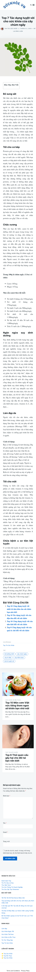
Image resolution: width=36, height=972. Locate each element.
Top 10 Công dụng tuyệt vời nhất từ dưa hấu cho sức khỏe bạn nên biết (19, 609)
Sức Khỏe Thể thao (8, 934)
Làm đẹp (4, 928)
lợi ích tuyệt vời (9, 661)
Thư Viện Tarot (6, 885)
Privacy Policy (25, 970)
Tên (5, 823)
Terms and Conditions (13, 970)
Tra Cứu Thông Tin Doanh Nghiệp (12, 887)
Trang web (6, 841)
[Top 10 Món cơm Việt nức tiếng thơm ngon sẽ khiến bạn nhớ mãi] (18, 684)
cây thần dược (19, 657)
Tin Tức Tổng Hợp (7, 940)
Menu (33, 5)
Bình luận (6, 796)
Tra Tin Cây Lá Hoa (8, 883)
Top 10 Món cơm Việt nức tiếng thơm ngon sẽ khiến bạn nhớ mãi (17, 705)
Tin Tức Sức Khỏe (11, 28)
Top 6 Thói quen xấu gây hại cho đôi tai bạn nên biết (16, 758)
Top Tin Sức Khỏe (8, 645)
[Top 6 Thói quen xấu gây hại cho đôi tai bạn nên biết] (18, 736)
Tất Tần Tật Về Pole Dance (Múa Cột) (13, 898)
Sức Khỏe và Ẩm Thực (13, 700)
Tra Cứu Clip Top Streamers (10, 889)
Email (5, 832)
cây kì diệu (8, 657)
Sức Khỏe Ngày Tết (8, 931)
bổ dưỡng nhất (9, 654)
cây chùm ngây (22, 654)
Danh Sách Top (6, 881)
